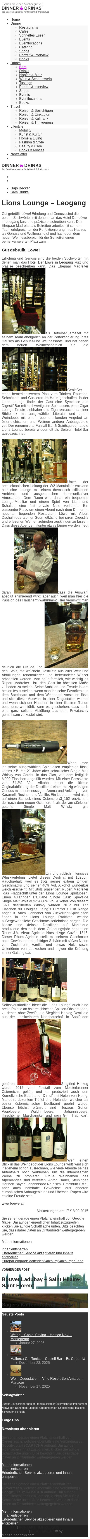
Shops (24, 51)
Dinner (15, 23)
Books (24, 59)
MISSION (9, 1527)
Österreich (61, 1403)
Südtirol (72, 1403)
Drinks (15, 63)
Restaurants (28, 27)
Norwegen (8, 1407)
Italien (51, 1403)
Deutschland (18, 1403)
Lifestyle (16, 126)
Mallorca (80, 1407)
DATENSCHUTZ (15, 1531)
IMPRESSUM (49, 1527)
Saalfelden (35, 1261)
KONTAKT (27, 1527)
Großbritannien (48, 1407)
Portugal (20, 1411)
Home (15, 19)
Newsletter (18, 154)
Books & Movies (31, 150)
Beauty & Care (30, 146)
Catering (26, 47)
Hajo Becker (20, 188)
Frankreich (42, 1403)
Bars (22, 67)
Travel (15, 106)
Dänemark (21, 1407)
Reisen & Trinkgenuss (36, 122)
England (33, 1407)
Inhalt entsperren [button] (15, 1249)
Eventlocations (30, 43)
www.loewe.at (12, 1203)
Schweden (8, 1411)
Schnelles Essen (32, 35)
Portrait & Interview (33, 55)
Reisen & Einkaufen (34, 114)
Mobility (25, 130)
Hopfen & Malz (30, 75)
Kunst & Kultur (30, 134)
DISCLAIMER (42, 1531)
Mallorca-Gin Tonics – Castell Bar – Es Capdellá (47, 1359)
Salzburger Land (70, 1261)
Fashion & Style (31, 142)
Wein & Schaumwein (35, 79)
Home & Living (30, 138)
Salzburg (51, 1261)
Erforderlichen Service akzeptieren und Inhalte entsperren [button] (37, 1255)
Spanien (31, 1403)
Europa (7, 1261)
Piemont (82, 1403)
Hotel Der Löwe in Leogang (50, 262)
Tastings (25, 83)
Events (24, 39)
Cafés (23, 31)
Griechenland (66, 1407)
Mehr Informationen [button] (17, 1242)
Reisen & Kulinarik (33, 118)
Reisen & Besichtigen (36, 110)
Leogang (20, 1261)
